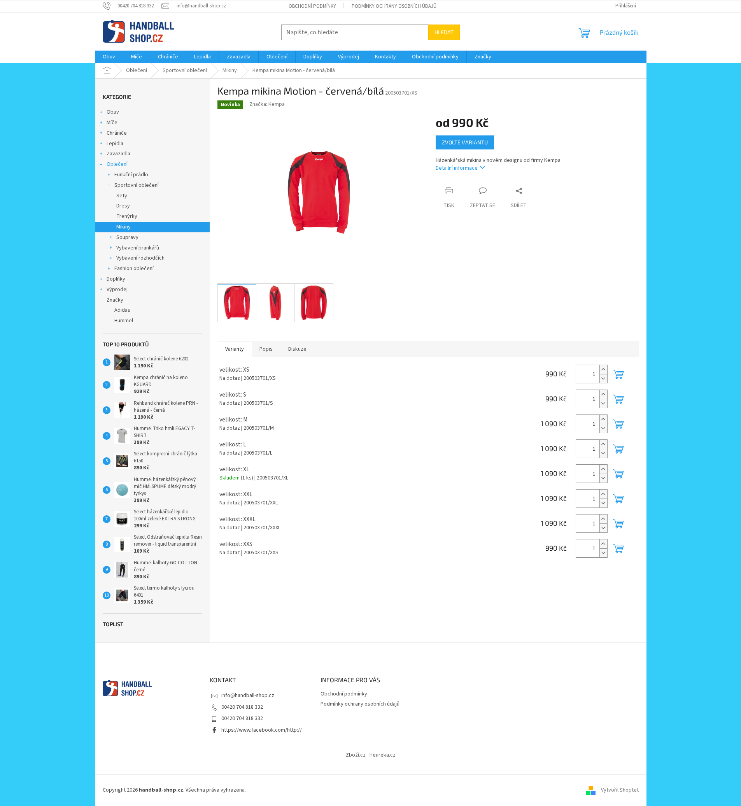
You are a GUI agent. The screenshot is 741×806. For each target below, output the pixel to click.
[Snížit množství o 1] (603, 378)
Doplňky (116, 279)
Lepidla (115, 144)
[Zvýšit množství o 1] (603, 369)
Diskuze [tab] (297, 349)
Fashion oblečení (134, 268)
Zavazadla (118, 154)
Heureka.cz (383, 755)
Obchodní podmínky (312, 6)
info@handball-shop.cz (247, 695)
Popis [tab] (266, 349)
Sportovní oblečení (136, 185)
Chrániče (117, 133)
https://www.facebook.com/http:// (261, 730)
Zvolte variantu (465, 142)
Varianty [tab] (234, 349)
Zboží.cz (356, 755)
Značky (115, 300)
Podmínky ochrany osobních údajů (394, 6)
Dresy (123, 206)
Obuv (113, 112)
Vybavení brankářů (137, 248)
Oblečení (117, 164)
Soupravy (127, 237)
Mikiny (123, 227)
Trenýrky (126, 216)
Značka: (267, 104)
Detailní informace (457, 168)
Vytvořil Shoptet (620, 790)
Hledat (444, 32)
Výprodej (117, 289)
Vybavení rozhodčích (140, 258)
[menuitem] (109, 57)
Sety (121, 196)
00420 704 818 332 (242, 707)
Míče (112, 122)
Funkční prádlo (131, 175)
